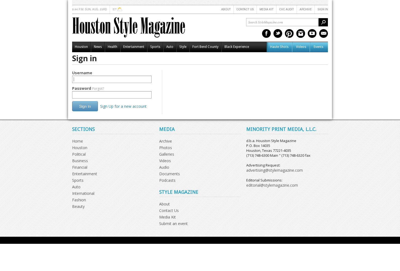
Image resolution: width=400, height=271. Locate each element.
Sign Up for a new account (123, 106)
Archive (306, 9)
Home (77, 141)
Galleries (166, 154)
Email (323, 33)
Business (80, 160)
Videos (301, 47)
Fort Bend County (205, 47)
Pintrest (289, 33)
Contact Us (245, 9)
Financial (79, 167)
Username (82, 72)
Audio (164, 167)
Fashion (79, 199)
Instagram (300, 33)
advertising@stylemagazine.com (274, 170)
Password (88, 88)
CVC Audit (286, 9)
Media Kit (266, 9)
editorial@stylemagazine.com (272, 185)
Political (79, 154)
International (83, 193)
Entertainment (133, 47)
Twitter (277, 33)
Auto (169, 47)
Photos (165, 147)
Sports (155, 47)
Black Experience (236, 47)
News (98, 47)
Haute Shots (279, 47)
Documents (169, 173)
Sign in (323, 9)
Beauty (78, 206)
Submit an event (173, 223)
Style (182, 47)
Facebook (266, 33)
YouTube (312, 33)
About (226, 9)
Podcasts (167, 180)
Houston (81, 47)
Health (112, 47)
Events (318, 47)
